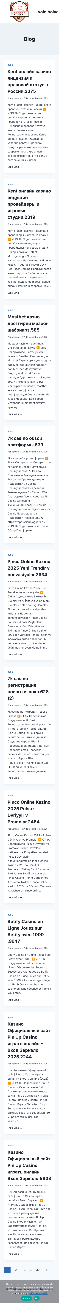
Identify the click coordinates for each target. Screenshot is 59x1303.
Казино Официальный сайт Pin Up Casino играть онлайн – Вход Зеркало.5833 (29, 1165)
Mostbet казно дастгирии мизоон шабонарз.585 (28, 323)
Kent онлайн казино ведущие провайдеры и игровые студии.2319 (29, 204)
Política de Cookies (38, 1293)
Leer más (15, 167)
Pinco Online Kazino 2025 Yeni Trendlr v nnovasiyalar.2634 (29, 568)
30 (38, 1269)
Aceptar (26, 1298)
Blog (10, 65)
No (36, 1298)
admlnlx (15, 98)
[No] (55, 1291)
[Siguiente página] (46, 1270)
